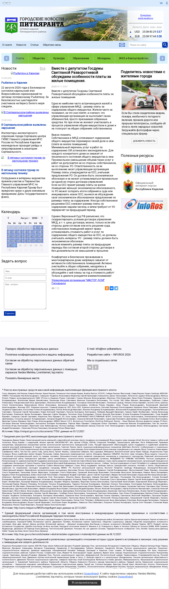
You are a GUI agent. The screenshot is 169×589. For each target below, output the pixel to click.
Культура (59, 58)
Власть (20, 58)
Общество (39, 58)
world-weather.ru (145, 18)
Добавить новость (144, 141)
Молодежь (104, 58)
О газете (7, 44)
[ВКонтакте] (112, 288)
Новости (21, 44)
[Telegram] (116, 288)
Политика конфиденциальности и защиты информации (39, 354)
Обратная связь (52, 44)
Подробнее (145, 15)
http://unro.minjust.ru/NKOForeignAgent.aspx (38, 508)
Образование (81, 58)
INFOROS (118, 354)
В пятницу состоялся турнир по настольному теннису (20, 172)
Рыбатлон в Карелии (14, 82)
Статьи (34, 44)
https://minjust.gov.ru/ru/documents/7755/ (37, 431)
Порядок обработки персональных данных (31, 348)
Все (43, 68)
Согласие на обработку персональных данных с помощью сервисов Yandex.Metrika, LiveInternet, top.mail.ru (41, 371)
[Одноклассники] (107, 288)
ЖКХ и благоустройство (134, 58)
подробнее (91, 573)
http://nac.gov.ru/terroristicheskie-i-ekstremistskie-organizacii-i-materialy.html (55, 534)
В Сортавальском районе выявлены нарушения (23, 126)
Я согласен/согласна (84, 582)
